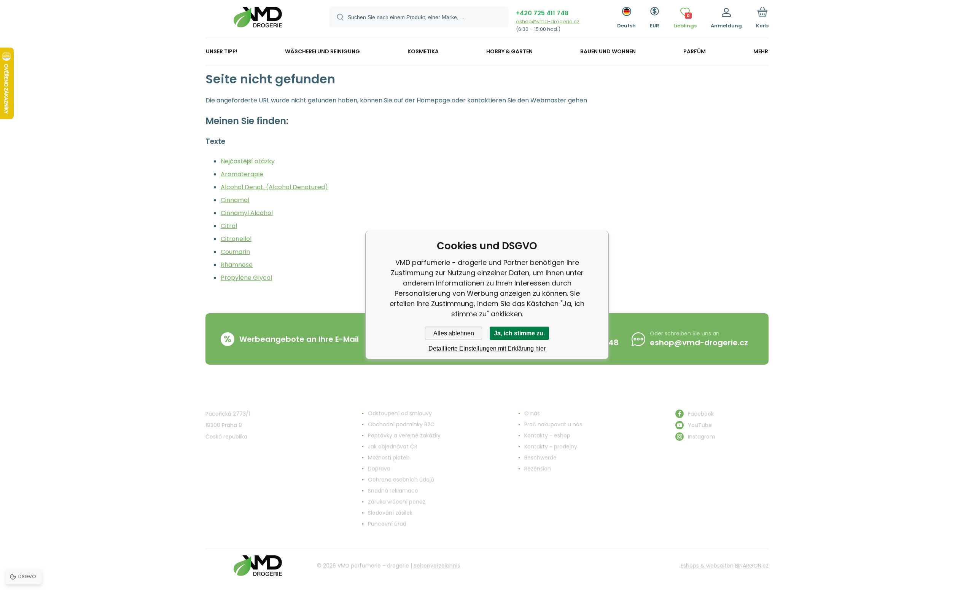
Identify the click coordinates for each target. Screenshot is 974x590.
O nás (532, 413)
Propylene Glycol (246, 277)
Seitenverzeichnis (437, 565)
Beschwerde (540, 457)
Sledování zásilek (390, 513)
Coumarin (235, 251)
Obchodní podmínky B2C (401, 424)
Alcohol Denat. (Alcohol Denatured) (274, 187)
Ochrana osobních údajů (401, 479)
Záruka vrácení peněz (396, 501)
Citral (229, 226)
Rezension (537, 468)
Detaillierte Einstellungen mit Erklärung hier (487, 348)
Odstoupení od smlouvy (400, 413)
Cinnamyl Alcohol (247, 213)
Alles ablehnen (453, 333)
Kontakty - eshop (547, 435)
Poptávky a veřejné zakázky (404, 435)
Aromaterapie (242, 174)
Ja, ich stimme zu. (519, 333)
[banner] (257, 20)
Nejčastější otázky (248, 161)
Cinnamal (235, 200)
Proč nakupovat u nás (553, 424)
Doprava (379, 468)
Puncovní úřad (387, 524)
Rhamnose (237, 264)
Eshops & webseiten (707, 565)
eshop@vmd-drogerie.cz (547, 21)
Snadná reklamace (393, 490)
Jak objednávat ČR (392, 446)
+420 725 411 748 (542, 13)
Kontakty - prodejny (550, 446)
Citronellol (236, 238)
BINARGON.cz (752, 565)
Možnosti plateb (389, 457)
